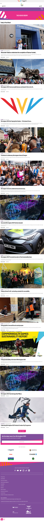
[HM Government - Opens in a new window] (15, 512)
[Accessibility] (2, 519)
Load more (21, 431)
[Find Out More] (11, 454)
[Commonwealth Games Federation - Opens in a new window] (29, 507)
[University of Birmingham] (33, 450)
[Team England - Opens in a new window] (29, 512)
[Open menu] (2, 3)
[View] (10, 450)
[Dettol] (33, 458)
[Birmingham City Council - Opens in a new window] (15, 507)
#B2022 (27, 467)
